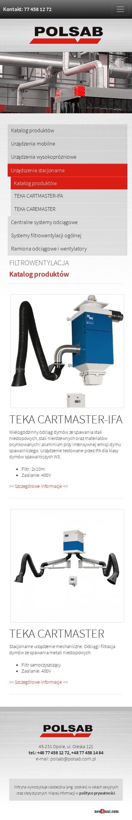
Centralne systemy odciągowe (44, 222)
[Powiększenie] (67, 352)
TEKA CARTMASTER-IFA (38, 195)
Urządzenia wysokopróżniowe (43, 156)
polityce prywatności (97, 793)
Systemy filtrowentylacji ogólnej (46, 235)
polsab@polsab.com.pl (73, 759)
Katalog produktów (32, 130)
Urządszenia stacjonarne (37, 170)
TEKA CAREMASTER (35, 208)
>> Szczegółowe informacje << (38, 486)
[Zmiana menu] (120, 9)
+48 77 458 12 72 (53, 752)
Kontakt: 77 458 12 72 (27, 9)
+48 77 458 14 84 (87, 752)
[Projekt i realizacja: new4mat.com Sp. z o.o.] (106, 810)
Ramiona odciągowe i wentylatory (49, 248)
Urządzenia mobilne (33, 143)
